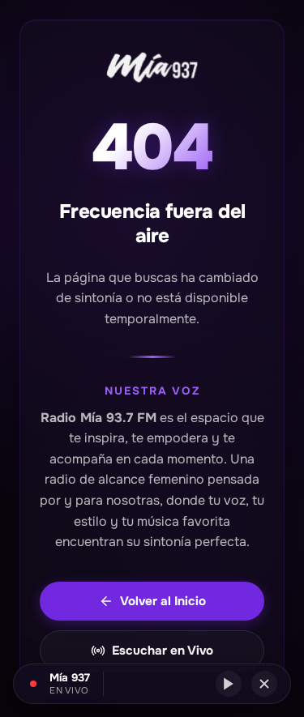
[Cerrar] (264, 684)
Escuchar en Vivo (162, 650)
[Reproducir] (229, 684)
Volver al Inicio (163, 601)
